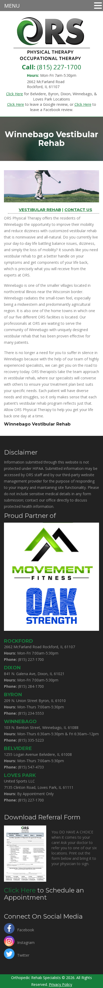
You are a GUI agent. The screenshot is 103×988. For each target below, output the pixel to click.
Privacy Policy (60, 984)
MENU (12, 5)
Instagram (26, 942)
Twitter (23, 955)
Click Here (20, 890)
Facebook (25, 929)
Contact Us (78, 209)
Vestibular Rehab (40, 209)
